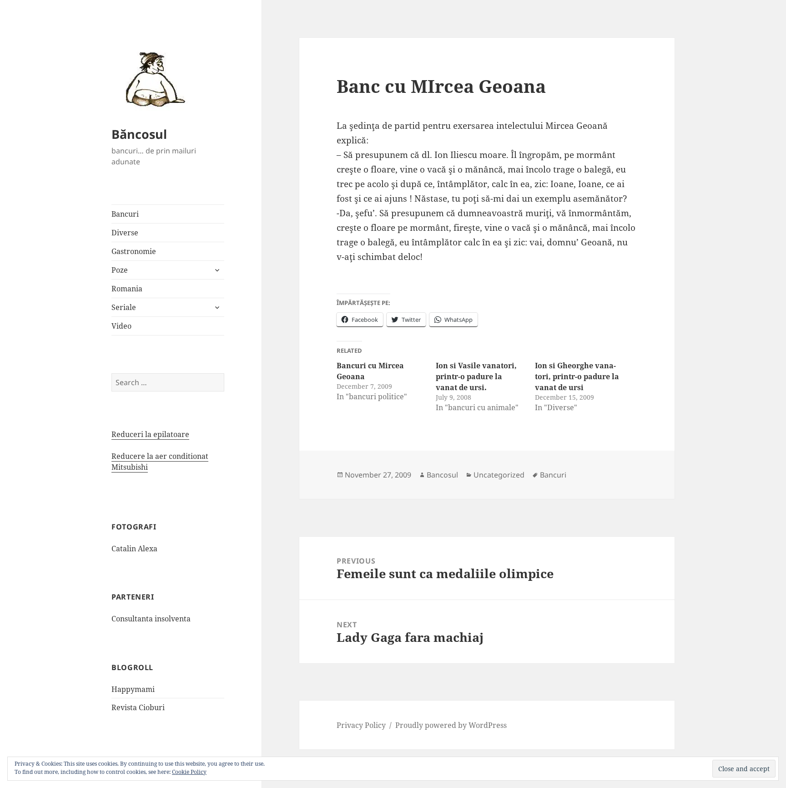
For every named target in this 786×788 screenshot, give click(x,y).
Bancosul (442, 475)
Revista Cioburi (138, 707)
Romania (126, 289)
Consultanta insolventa (151, 619)
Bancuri (125, 214)
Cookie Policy (189, 772)
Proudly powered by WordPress (451, 725)
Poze (119, 270)
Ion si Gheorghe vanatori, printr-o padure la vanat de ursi (577, 376)
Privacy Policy (361, 725)
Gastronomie (133, 251)
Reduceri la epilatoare (150, 434)
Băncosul (139, 134)
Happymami (133, 689)
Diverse (124, 233)
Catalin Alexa (134, 549)
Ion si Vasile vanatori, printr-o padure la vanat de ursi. (476, 376)
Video (121, 326)
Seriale (123, 307)
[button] (152, 79)
